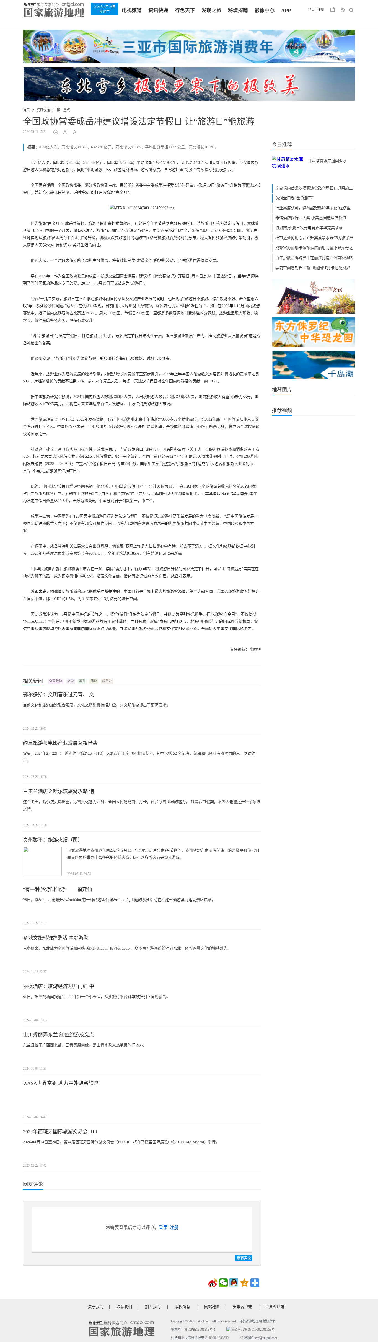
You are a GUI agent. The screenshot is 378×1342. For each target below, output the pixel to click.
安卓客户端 (242, 1307)
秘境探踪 (238, 10)
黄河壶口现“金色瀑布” (294, 198)
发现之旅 (211, 10)
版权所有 (182, 1307)
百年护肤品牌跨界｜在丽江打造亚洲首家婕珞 (314, 258)
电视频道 (132, 10)
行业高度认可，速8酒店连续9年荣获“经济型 (313, 208)
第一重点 (63, 110)
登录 (311, 10)
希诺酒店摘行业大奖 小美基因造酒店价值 (310, 218)
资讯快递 (158, 10)
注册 (320, 10)
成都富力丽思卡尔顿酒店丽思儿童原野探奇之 (314, 248)
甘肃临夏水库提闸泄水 (327, 161)
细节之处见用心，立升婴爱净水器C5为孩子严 (314, 238)
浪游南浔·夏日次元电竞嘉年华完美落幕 (309, 228)
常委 (82, 681)
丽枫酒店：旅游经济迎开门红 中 (58, 986)
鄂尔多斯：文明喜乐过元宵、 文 (58, 694)
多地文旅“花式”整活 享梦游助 (56, 938)
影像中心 (265, 10)
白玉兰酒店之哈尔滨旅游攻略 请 (58, 791)
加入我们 (152, 1307)
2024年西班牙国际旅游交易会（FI (60, 1131)
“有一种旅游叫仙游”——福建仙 (57, 889)
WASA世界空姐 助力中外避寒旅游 (60, 1083)
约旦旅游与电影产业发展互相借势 (60, 743)
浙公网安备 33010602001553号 (253, 1329)
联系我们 (124, 1307)
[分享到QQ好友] (233, 1282)
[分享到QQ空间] (244, 1282)
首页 (26, 110)
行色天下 (185, 10)
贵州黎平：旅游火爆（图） (53, 840)
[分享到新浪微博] (212, 1282)
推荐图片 (282, 390)
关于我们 (95, 1307)
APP (286, 10)
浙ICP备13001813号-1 (200, 1329)
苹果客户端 (274, 1307)
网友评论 (33, 1184)
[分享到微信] (223, 1282)
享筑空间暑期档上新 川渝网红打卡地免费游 (312, 268)
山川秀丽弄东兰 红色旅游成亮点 (58, 1035)
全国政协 (55, 681)
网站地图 (212, 1307)
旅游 (70, 681)
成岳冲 (107, 681)
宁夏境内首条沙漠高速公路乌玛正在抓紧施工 (314, 188)
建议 (93, 681)
